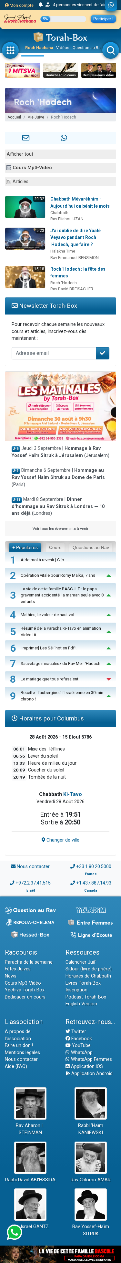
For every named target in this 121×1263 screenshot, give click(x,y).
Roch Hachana (39, 47)
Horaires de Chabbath (88, 976)
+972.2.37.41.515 (33, 883)
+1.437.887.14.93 (93, 883)
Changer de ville (62, 840)
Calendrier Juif (81, 962)
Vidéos (62, 47)
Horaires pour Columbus (50, 718)
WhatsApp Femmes (91, 1059)
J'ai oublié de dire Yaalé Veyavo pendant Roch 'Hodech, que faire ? (75, 237)
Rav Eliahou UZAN (67, 218)
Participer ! (103, 18)
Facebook (81, 1038)
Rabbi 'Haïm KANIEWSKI (90, 1129)
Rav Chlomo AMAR (91, 1180)
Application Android (91, 1073)
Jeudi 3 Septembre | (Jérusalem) (60, 452)
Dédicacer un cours (25, 997)
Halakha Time (62, 251)
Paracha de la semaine (29, 962)
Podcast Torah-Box (86, 997)
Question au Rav (88, 47)
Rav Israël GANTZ (30, 1226)
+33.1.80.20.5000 (93, 866)
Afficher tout (20, 154)
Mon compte (21, 5)
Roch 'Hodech (63, 282)
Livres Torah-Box (83, 983)
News (10, 976)
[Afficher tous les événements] (41, 4)
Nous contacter (33, 866)
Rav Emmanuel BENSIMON (74, 257)
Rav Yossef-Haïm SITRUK (90, 1230)
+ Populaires (25, 547)
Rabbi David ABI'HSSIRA (30, 1180)
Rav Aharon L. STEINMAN (30, 1129)
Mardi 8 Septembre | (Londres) (58, 506)
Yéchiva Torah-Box (25, 990)
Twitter (78, 1031)
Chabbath (59, 212)
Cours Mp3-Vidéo (32, 168)
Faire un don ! (19, 1045)
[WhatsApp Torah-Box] (111, 5)
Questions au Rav (91, 547)
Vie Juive (36, 117)
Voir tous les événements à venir (60, 528)
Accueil (14, 117)
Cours (55, 547)
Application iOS (86, 1066)
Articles (20, 181)
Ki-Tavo (72, 794)
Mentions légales (22, 1052)
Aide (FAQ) (16, 1066)
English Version (81, 1004)
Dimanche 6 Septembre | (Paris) (58, 477)
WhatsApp (81, 1052)
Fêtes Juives (18, 969)
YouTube (81, 1045)
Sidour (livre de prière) (89, 969)
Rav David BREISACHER (71, 288)
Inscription (76, 990)
